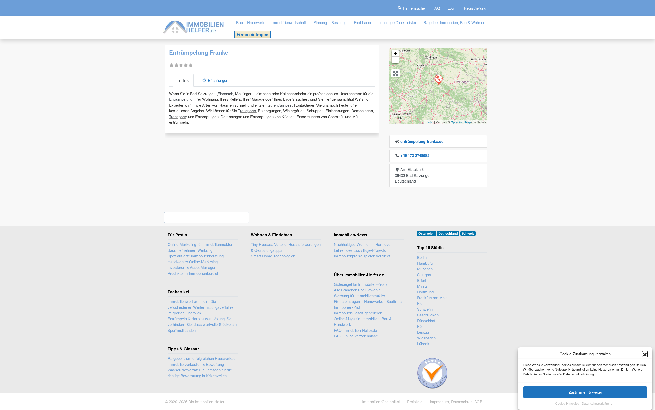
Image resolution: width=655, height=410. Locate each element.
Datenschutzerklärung (597, 403)
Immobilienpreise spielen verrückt (362, 255)
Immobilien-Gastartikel (381, 401)
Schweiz (468, 233)
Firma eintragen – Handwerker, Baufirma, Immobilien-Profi (368, 304)
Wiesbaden (426, 337)
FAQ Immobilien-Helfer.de (355, 330)
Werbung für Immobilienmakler (359, 295)
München (425, 268)
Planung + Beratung (329, 22)
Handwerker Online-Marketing (193, 261)
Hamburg (425, 263)
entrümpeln (283, 105)
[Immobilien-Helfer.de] (193, 26)
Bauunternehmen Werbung (190, 250)
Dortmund (425, 291)
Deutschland (448, 233)
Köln (420, 326)
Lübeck (423, 343)
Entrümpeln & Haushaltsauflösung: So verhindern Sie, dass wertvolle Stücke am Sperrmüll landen (202, 324)
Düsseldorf (426, 320)
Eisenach (225, 93)
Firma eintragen (252, 34)
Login (451, 8)
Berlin (422, 257)
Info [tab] (186, 80)
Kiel (420, 303)
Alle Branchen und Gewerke (357, 289)
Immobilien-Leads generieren (358, 312)
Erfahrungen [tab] (218, 80)
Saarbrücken (428, 314)
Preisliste (414, 401)
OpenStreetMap (461, 122)
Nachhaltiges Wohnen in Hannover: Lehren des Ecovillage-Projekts (363, 247)
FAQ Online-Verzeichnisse (356, 335)
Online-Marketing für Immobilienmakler (200, 244)
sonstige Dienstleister (398, 22)
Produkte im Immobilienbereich (193, 273)
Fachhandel (363, 22)
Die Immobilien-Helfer (206, 401)
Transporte (247, 110)
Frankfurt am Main (432, 297)
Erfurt (421, 280)
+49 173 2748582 (414, 155)
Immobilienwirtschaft (289, 22)
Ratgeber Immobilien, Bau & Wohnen (454, 22)
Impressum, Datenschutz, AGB (456, 401)
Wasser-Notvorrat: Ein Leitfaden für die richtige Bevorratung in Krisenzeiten (200, 372)
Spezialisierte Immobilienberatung (196, 255)
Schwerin (425, 309)
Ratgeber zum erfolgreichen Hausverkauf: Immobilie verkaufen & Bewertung (202, 361)
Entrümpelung (180, 99)
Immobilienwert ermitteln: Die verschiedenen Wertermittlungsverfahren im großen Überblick (201, 307)
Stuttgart (424, 274)
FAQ (436, 8)
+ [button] (395, 53)
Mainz (422, 286)
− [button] (395, 60)
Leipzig (423, 332)
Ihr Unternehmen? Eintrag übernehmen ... (206, 217)
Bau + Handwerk (250, 22)
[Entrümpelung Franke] (438, 79)
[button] (644, 353)
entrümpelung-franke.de (421, 141)
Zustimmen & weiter (585, 392)
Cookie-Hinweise (567, 403)
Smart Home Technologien (273, 255)
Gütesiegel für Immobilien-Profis (361, 284)
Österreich (426, 233)
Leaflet (429, 122)
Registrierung (475, 8)
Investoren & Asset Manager (191, 267)
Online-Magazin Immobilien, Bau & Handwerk (363, 321)
